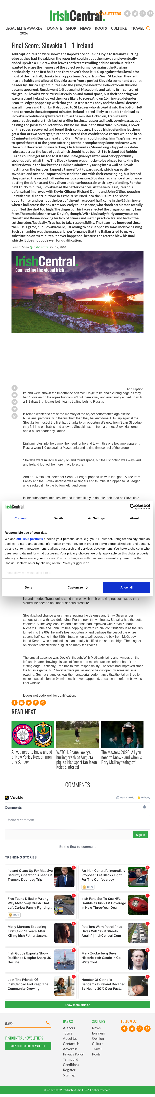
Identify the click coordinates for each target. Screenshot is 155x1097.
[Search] (148, 28)
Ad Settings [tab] (96, 518)
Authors (69, 1028)
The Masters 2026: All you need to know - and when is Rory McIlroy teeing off (121, 757)
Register (69, 1070)
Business (98, 1033)
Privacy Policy (73, 1054)
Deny (28, 587)
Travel (97, 1049)
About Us (70, 1038)
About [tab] (134, 518)
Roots (96, 1054)
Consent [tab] (21, 518)
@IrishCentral (39, 247)
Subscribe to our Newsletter (28, 1046)
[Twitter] (135, 13)
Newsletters (108, 13)
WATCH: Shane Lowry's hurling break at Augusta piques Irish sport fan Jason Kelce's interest (76, 759)
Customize (75, 587)
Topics (67, 1033)
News (96, 1028)
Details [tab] (59, 518)
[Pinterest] (150, 13)
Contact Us (71, 1044)
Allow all (126, 587)
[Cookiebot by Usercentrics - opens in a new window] (132, 507)
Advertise (70, 1049)
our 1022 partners (29, 539)
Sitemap (69, 1075)
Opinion (98, 1038)
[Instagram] (142, 13)
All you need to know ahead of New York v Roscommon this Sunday (32, 756)
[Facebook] (127, 13)
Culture (97, 1044)
